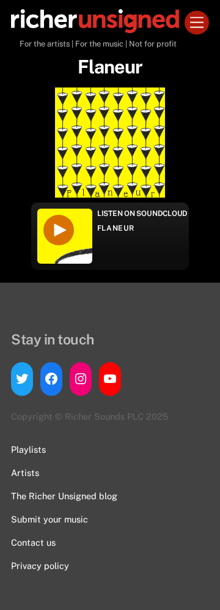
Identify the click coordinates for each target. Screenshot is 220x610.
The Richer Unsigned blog (64, 496)
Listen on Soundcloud (142, 213)
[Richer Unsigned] (95, 27)
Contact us (33, 542)
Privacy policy (40, 565)
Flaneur (115, 228)
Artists (25, 472)
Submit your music (49, 519)
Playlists (28, 449)
